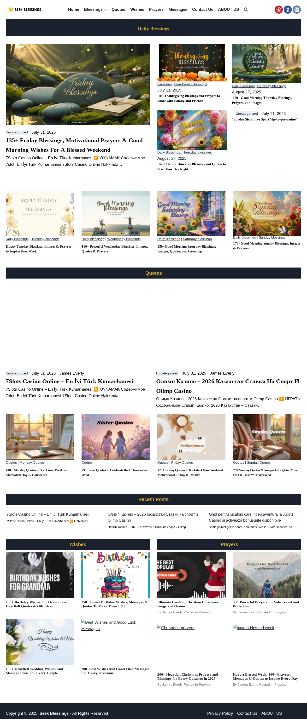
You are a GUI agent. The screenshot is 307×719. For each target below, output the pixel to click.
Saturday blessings (197, 239)
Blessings (164, 84)
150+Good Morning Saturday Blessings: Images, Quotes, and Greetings (186, 249)
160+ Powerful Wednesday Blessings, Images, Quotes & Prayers (115, 249)
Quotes (118, 9)
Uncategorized (17, 132)
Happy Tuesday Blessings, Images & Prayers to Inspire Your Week (38, 249)
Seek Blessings (53, 713)
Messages (178, 9)
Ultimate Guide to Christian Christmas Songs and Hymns (187, 604)
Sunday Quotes (259, 462)
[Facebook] (287, 9)
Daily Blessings (243, 86)
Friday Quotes (182, 462)
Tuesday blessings (45, 239)
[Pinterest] (278, 9)
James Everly (172, 612)
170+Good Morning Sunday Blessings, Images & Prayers (267, 245)
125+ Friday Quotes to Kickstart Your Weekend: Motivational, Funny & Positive (190, 472)
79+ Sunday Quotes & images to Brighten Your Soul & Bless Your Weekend (265, 472)
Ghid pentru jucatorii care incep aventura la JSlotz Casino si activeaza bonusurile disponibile (251, 517)
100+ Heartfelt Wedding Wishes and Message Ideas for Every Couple (34, 671)
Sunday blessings (272, 237)
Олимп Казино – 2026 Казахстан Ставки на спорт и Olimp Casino (153, 517)
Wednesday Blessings (124, 239)
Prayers (156, 9)
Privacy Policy (220, 713)
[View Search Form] (246, 9)
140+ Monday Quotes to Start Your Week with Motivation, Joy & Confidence (37, 472)
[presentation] (40, 213)
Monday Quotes (32, 462)
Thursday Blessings (271, 86)
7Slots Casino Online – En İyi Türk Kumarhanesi (47, 514)
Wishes (137, 9)
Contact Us (202, 9)
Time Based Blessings (190, 84)
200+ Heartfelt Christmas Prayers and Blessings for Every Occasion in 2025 (187, 676)
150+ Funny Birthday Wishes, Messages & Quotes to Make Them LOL (114, 604)
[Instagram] (296, 9)
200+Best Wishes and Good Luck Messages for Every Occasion (115, 671)
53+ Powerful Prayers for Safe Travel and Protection (266, 604)
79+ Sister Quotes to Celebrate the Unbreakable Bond (114, 472)
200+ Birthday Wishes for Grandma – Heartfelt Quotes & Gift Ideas (36, 604)
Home (73, 9)
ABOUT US (228, 9)
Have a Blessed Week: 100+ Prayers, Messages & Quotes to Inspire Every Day (265, 676)
